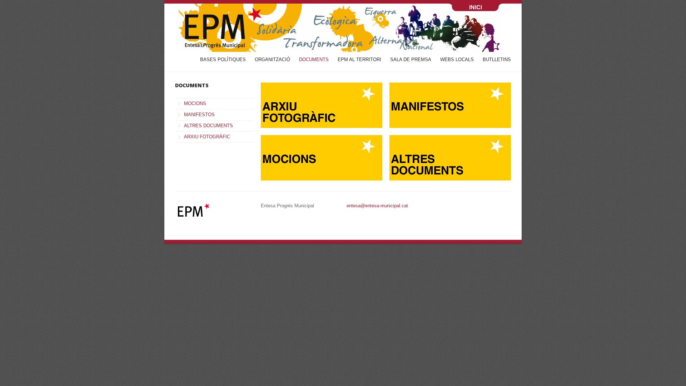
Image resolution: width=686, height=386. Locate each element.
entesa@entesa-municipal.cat (377, 205)
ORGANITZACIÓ (272, 59)
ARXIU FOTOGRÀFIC (207, 136)
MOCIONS (195, 103)
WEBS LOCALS (457, 59)
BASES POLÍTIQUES (223, 59)
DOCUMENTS (314, 59)
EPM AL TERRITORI (359, 59)
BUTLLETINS (497, 59)
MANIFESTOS (199, 114)
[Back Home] (343, 28)
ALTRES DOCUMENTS (208, 125)
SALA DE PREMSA (410, 59)
